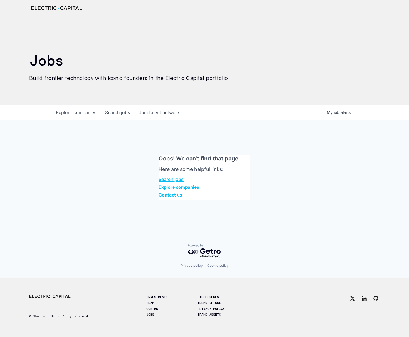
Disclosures (208, 297)
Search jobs (171, 179)
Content (153, 309)
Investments (157, 297)
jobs (117, 112)
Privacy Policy (211, 309)
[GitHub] (376, 306)
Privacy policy (192, 265)
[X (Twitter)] (352, 306)
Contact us (170, 195)
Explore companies (179, 187)
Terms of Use (209, 303)
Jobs (150, 314)
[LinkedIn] (364, 306)
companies (76, 112)
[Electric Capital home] (56, 8)
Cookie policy (218, 265)
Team (150, 303)
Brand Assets (209, 314)
